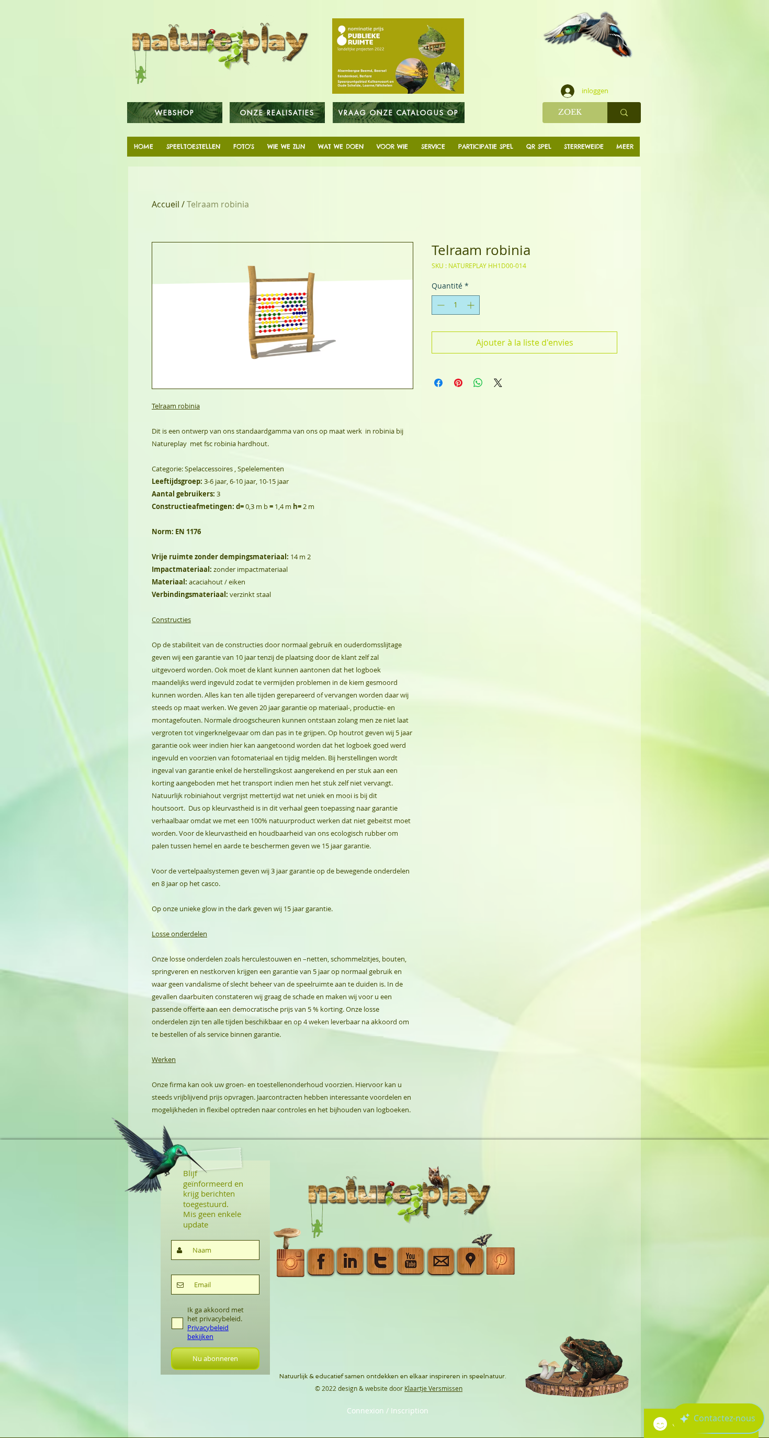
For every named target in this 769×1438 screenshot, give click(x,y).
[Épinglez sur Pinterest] (458, 383)
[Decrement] (439, 305)
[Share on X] (498, 383)
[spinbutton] (455, 305)
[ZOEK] (624, 112)
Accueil (165, 204)
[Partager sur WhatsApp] (478, 383)
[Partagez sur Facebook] (438, 383)
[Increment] (471, 305)
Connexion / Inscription (387, 1410)
